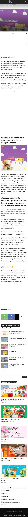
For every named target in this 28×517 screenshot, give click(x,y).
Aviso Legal (14, 510)
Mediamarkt (12, 499)
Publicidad (20, 511)
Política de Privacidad (21, 510)
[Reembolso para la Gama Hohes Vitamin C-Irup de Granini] (14, 391)
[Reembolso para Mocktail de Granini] (14, 471)
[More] (21, 317)
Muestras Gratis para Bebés (21, 5)
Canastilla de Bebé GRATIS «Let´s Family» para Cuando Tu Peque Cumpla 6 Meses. (13, 214)
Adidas (8, 490)
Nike (6, 505)
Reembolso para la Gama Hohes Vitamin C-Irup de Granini (12, 400)
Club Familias (12, 351)
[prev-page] (2, 371)
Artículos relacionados (10, 325)
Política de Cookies (9, 511)
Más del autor (7, 328)
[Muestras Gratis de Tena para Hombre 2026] (4, 359)
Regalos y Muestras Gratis (9, 5)
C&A (6, 493)
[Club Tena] (14, 432)
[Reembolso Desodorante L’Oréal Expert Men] (14, 450)
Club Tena (4, 440)
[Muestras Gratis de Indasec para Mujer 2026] (4, 346)
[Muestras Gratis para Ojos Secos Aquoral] (4, 339)
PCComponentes (15, 502)
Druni (6, 496)
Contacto (15, 511)
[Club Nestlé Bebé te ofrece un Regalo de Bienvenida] (4, 333)
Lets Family (9, 309)
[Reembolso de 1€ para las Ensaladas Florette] (14, 411)
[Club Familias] (4, 352)
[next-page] (4, 371)
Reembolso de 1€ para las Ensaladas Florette (10, 420)
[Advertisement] (12, 43)
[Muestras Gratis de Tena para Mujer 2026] (4, 365)
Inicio (2, 5)
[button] (2, 2)
